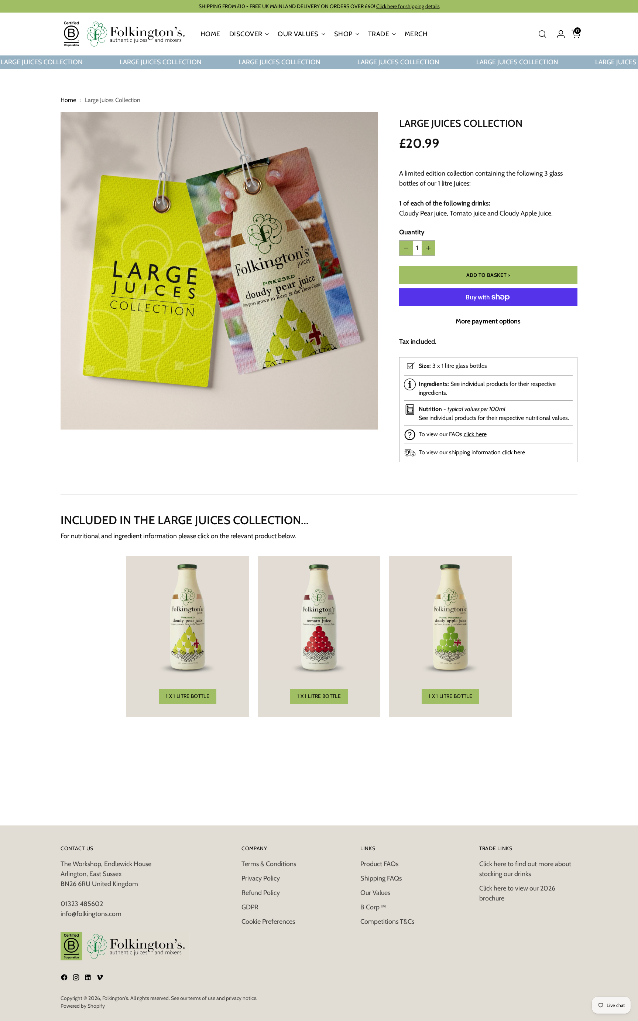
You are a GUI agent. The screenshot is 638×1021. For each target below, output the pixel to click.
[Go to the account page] (557, 34)
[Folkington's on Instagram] (76, 979)
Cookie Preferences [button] (268, 921)
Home (68, 100)
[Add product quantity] (428, 248)
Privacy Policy (260, 878)
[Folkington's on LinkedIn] (88, 979)
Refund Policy (260, 893)
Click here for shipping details (408, 6)
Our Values (375, 893)
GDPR (249, 907)
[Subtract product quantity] (406, 248)
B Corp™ (373, 907)
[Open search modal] (542, 34)
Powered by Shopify (83, 1006)
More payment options (488, 321)
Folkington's (115, 998)
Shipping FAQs (381, 878)
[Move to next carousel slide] (571, 760)
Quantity (412, 232)
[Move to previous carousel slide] (554, 760)
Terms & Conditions (268, 864)
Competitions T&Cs (387, 921)
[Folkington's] (125, 34)
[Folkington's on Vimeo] (100, 979)
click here (475, 434)
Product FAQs (379, 864)
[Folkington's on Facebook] (65, 979)
